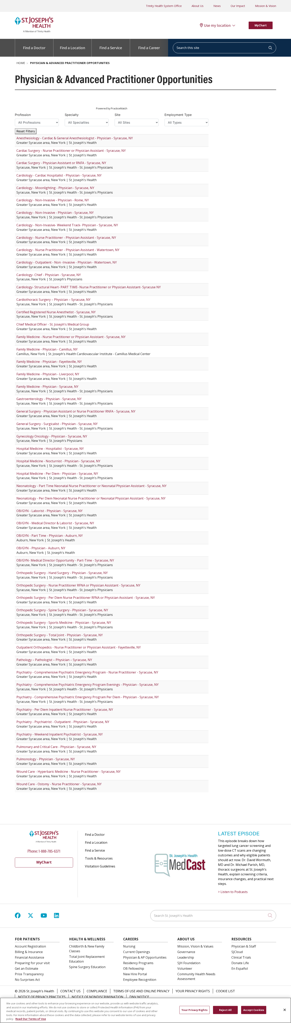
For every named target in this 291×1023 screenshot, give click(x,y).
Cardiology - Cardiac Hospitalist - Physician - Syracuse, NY (59, 175)
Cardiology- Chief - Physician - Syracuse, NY (48, 275)
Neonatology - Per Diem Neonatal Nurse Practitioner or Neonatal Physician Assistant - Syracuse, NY (90, 498)
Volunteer (184, 968)
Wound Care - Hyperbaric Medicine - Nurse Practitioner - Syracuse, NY (68, 771)
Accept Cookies (253, 1010)
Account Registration (30, 946)
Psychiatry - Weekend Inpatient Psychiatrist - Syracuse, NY (59, 734)
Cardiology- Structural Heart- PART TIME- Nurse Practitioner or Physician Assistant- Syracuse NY (88, 287)
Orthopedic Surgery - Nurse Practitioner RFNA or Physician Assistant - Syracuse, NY (78, 585)
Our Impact (238, 6)
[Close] (284, 1010)
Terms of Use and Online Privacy (141, 991)
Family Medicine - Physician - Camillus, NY (47, 349)
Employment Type (178, 115)
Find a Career (149, 47)
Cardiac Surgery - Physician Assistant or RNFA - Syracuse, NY (61, 163)
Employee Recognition (139, 979)
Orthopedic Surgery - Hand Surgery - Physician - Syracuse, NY (62, 573)
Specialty (72, 115)
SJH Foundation (188, 963)
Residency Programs (138, 963)
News (217, 6)
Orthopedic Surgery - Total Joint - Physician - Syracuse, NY (59, 635)
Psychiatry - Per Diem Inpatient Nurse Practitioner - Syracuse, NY (64, 709)
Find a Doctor (34, 47)
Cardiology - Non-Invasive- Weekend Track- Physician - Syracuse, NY (67, 225)
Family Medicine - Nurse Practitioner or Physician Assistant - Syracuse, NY (71, 337)
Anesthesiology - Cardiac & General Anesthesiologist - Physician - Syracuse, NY (74, 138)
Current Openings (136, 952)
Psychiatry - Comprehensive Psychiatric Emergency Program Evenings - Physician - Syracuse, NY (87, 684)
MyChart (261, 25)
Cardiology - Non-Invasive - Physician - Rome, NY (52, 200)
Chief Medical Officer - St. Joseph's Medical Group (52, 324)
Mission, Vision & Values (195, 946)
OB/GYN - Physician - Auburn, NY (40, 548)
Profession (23, 115)
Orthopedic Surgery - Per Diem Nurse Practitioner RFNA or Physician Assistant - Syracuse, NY (85, 597)
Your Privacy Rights (193, 991)
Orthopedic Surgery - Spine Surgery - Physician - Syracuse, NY (62, 610)
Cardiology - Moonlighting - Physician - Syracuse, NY (55, 188)
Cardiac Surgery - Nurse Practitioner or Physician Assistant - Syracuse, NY (71, 150)
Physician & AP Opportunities (144, 957)
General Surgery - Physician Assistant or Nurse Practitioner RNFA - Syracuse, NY (75, 411)
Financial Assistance (29, 957)
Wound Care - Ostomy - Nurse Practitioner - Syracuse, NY (59, 784)
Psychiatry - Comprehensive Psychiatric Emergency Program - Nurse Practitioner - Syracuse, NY (87, 672)
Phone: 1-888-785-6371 (44, 851)
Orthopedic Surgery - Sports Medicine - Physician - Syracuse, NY (63, 622)
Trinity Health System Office (164, 6)
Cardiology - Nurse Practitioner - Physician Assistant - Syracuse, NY (66, 237)
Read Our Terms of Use (30, 1019)
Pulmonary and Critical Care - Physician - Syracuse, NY (56, 747)
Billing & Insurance (29, 952)
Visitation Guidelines (100, 866)
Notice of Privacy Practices (42, 997)
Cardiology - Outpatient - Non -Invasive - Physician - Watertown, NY (66, 262)
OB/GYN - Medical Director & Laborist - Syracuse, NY (55, 523)
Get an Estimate (26, 968)
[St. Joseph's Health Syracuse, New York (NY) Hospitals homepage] (34, 31)
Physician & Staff (243, 946)
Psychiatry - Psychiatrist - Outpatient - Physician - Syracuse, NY (62, 722)
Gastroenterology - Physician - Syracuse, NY (49, 399)
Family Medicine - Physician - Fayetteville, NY (49, 361)
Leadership (185, 957)
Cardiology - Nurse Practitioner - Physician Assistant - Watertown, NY (67, 250)
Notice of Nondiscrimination (97, 997)
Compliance (97, 991)
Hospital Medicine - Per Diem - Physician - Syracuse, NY (57, 473)
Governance (186, 952)
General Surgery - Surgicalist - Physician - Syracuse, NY (57, 424)
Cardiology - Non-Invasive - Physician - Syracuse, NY (55, 212)
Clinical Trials (241, 957)
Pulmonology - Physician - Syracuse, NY (45, 759)
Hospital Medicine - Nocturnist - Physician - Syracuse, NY (58, 461)
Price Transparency (29, 974)
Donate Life (240, 963)
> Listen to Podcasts (233, 892)
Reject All (225, 1010)
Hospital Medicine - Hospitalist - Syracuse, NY (50, 448)
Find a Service (110, 47)
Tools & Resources (99, 858)
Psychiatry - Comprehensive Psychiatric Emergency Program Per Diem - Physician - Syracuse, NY (87, 697)
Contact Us (70, 991)
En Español (239, 968)
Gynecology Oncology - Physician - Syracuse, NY (51, 436)
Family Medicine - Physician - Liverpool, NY (47, 374)
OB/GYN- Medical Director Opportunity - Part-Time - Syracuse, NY (65, 560)
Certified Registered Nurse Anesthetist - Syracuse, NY (56, 312)
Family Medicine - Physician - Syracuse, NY (47, 386)
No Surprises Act (27, 979)
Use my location (217, 25)
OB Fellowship (133, 968)
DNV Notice (139, 997)
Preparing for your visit (32, 963)
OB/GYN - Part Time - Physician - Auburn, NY (49, 535)
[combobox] (224, 47)
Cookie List (225, 991)
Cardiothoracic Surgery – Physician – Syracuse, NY (53, 299)
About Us (198, 6)
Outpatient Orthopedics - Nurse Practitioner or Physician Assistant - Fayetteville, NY (78, 647)
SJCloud (237, 952)
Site (117, 115)
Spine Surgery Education (87, 967)
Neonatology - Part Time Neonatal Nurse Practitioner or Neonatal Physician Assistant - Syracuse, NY (91, 486)
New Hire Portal (135, 974)
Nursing (129, 946)
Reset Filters (25, 131)
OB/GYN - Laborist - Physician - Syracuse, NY (49, 511)
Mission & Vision (265, 6)
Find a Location (72, 47)
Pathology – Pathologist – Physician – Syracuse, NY (54, 660)
